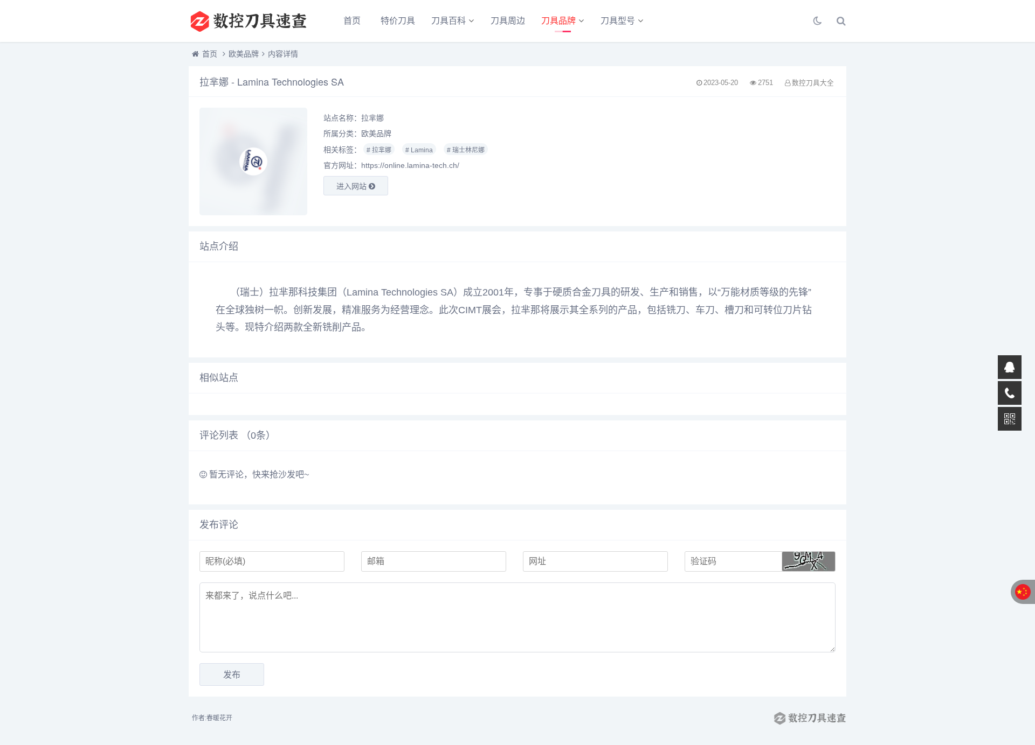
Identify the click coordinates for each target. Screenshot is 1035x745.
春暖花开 (219, 718)
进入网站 (352, 186)
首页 (352, 20)
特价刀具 (398, 20)
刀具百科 (448, 20)
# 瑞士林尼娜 (466, 150)
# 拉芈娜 (379, 150)
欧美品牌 (244, 54)
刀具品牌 (558, 20)
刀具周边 (508, 20)
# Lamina (419, 150)
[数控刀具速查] (248, 21)
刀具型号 (618, 20)
